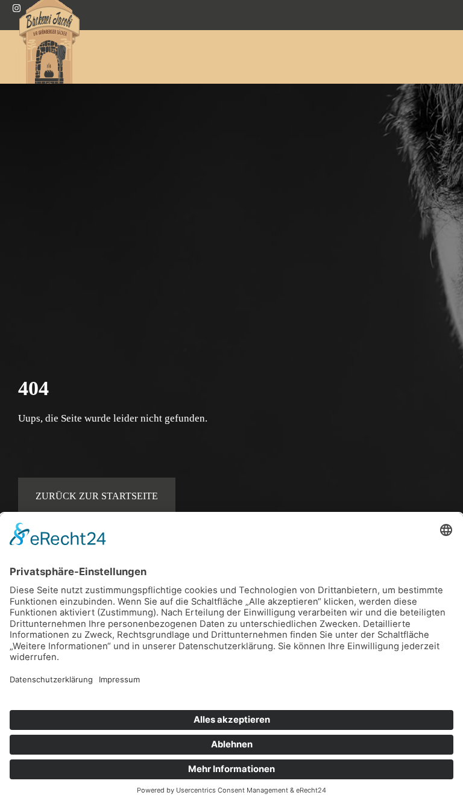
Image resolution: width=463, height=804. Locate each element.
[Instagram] (16, 9)
